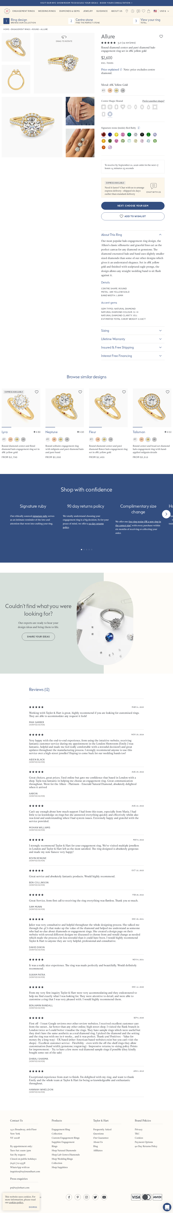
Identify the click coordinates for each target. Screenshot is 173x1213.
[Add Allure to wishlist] (161, 36)
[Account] (132, 11)
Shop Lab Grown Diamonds (66, 1154)
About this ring (111, 234)
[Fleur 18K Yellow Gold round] (108, 424)
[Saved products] (143, 11)
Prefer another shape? (153, 101)
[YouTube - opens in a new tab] (104, 1197)
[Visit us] (126, 11)
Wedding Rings (47, 11)
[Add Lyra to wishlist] (36, 392)
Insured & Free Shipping (117, 347)
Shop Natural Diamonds (64, 1150)
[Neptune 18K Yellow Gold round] (64, 424)
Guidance (102, 11)
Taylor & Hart (7, 11)
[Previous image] (6, 407)
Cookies (139, 1137)
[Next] (166, 514)
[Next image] (35, 407)
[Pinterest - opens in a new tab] (78, 1197)
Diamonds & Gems (69, 11)
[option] (103, 107)
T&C (137, 1133)
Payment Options (144, 1142)
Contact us (138, 11)
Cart (148, 11)
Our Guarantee (101, 1137)
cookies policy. (16, 1202)
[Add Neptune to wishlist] (80, 392)
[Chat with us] (167, 1207)
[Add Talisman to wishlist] (167, 392)
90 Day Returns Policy (146, 1146)
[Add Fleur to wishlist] (124, 392)
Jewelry (88, 11)
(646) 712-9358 (17, 1163)
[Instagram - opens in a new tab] (86, 1197)
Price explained (110, 69)
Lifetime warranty (113, 339)
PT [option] (103, 90)
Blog (95, 1146)
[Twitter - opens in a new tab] (95, 1197)
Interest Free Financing (116, 356)
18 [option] (110, 90)
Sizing (105, 330)
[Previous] (7, 514)
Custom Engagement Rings (66, 1137)
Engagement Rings (24, 11)
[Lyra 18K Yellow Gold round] (21, 424)
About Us (116, 11)
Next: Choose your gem (133, 205)
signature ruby (40, 516)
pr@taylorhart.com (19, 1187)
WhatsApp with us (20, 1167)
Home (6, 29)
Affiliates (98, 1150)
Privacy (139, 1129)
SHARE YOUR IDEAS (38, 636)
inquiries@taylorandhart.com (25, 1171)
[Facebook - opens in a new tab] (69, 1197)
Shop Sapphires (60, 1167)
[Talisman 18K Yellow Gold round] (152, 424)
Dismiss (33, 1207)
